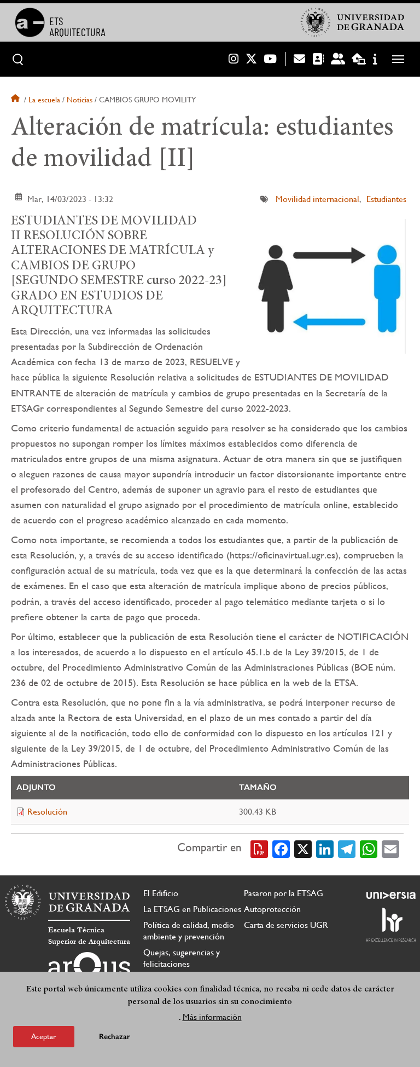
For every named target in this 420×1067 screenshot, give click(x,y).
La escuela (44, 99)
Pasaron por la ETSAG (283, 893)
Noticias (79, 99)
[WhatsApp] (368, 848)
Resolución (47, 811)
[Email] (390, 848)
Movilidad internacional (317, 199)
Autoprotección (272, 909)
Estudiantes (386, 199)
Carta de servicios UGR (286, 925)
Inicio (16, 99)
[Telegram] (346, 848)
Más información (212, 1017)
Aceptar (43, 1036)
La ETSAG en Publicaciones (192, 909)
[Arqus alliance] (89, 969)
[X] (303, 848)
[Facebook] (281, 848)
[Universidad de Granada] (352, 22)
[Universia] (391, 895)
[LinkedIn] (325, 848)
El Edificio (160, 893)
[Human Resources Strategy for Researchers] (391, 925)
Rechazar (114, 1036)
